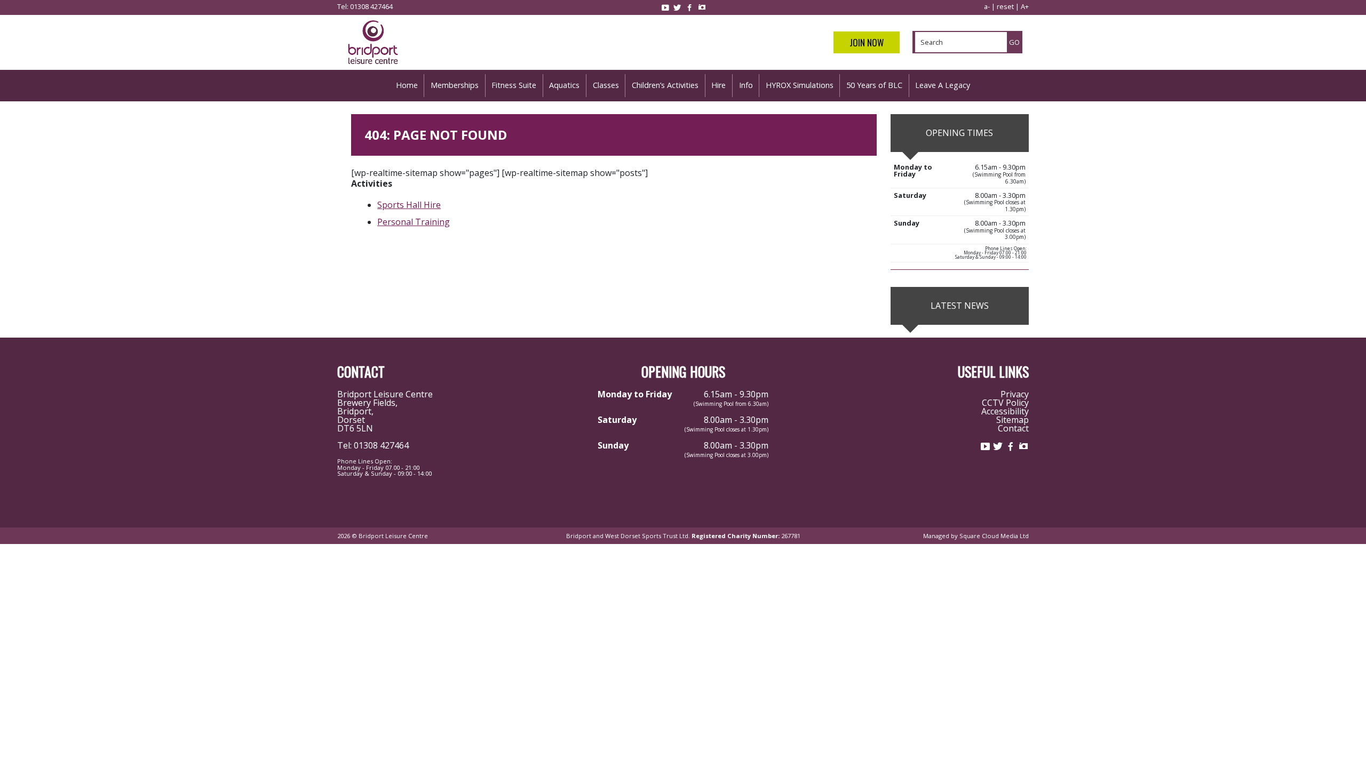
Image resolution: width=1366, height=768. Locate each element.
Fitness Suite (513, 85)
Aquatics (564, 85)
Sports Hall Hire (409, 205)
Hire (718, 85)
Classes (606, 85)
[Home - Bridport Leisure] (373, 65)
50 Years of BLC (874, 85)
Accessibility (1005, 411)
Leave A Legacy (942, 85)
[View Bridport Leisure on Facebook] (689, 7)
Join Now (866, 42)
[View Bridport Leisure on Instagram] (701, 7)
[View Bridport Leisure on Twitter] (677, 7)
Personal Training (413, 222)
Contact (1013, 428)
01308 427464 (371, 6)
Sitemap (1012, 420)
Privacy (1014, 394)
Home (407, 85)
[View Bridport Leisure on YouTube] (665, 7)
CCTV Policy (1005, 403)
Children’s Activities (665, 85)
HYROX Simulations (799, 85)
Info (746, 85)
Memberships (455, 85)
